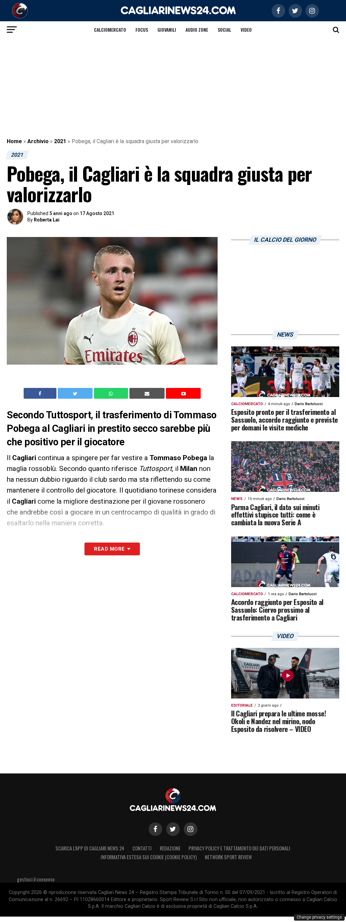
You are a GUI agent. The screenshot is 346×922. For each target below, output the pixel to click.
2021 (60, 141)
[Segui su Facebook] (155, 829)
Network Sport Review (228, 857)
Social (224, 29)
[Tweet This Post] (76, 393)
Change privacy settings (319, 917)
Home (14, 141)
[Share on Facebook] (41, 393)
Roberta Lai (46, 219)
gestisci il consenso (36, 879)
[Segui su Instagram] (190, 829)
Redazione (170, 848)
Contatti (142, 848)
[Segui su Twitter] (173, 829)
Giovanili (166, 29)
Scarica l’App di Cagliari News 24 (89, 848)
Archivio (38, 141)
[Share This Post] (112, 393)
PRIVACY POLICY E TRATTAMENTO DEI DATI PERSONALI (239, 848)
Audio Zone (197, 29)
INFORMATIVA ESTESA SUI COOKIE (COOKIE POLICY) (149, 857)
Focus (141, 29)
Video (246, 29)
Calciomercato (110, 29)
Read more (109, 549)
